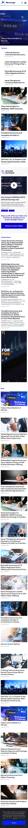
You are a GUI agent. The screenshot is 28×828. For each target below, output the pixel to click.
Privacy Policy (9, 818)
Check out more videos (14, 225)
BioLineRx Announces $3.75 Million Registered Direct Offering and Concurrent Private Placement (15, 72)
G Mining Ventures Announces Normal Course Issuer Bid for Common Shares (15, 53)
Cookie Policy (21, 818)
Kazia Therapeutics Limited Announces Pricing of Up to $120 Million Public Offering (16, 63)
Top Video (12, 210)
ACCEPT (14, 823)
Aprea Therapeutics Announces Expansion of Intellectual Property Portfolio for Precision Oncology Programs (14, 81)
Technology (4, 210)
